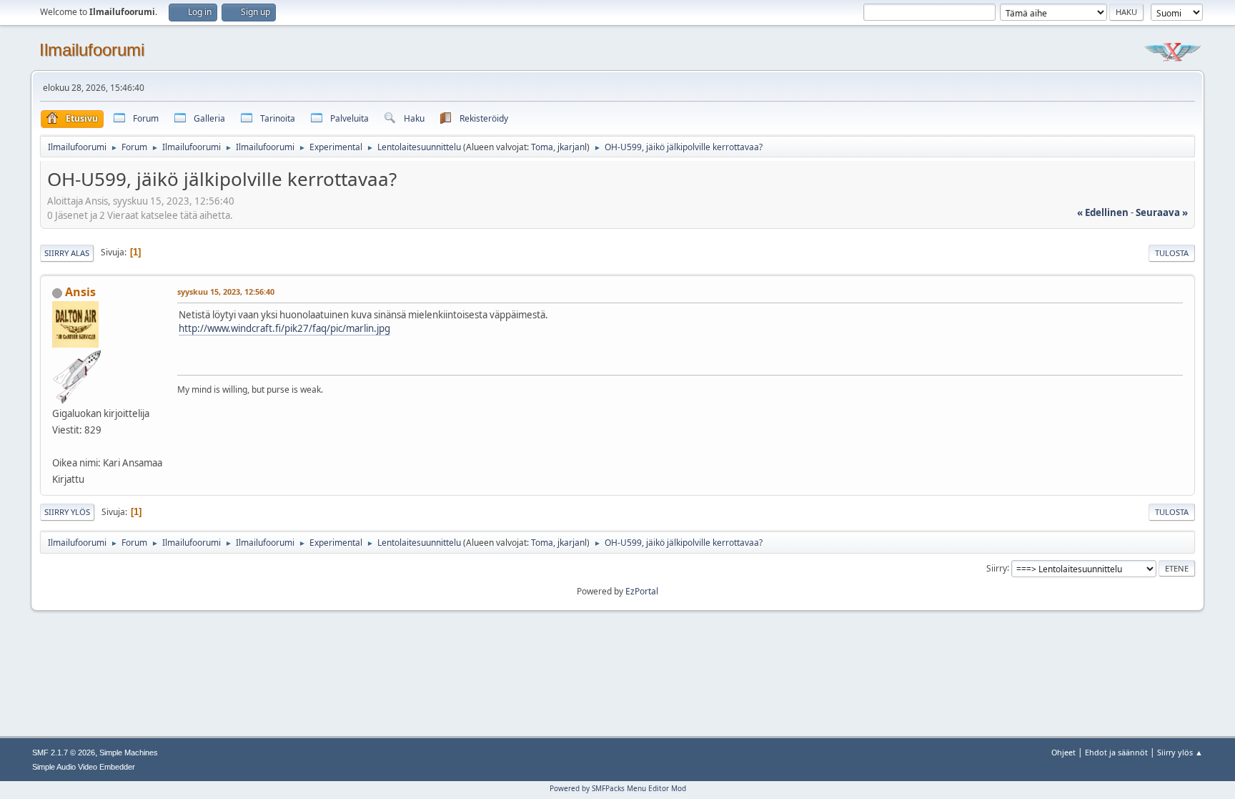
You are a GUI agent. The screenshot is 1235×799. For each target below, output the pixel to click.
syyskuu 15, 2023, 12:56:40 (225, 291)
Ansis (80, 292)
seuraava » (1162, 212)
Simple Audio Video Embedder (83, 767)
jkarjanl (572, 147)
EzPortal (641, 591)
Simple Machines (128, 752)
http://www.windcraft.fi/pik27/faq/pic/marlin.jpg (284, 328)
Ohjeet (1063, 752)
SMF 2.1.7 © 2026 (63, 752)
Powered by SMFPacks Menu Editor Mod (618, 788)
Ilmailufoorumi (91, 49)
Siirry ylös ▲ (1180, 752)
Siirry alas (66, 252)
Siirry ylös (67, 511)
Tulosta (1172, 252)
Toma (542, 147)
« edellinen (1103, 212)
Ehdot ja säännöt (1116, 752)
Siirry (996, 568)
